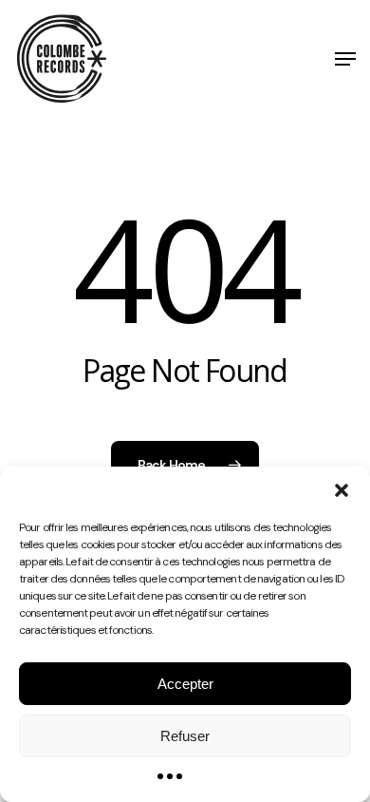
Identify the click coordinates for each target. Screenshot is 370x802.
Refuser (185, 736)
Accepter (185, 684)
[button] (341, 490)
